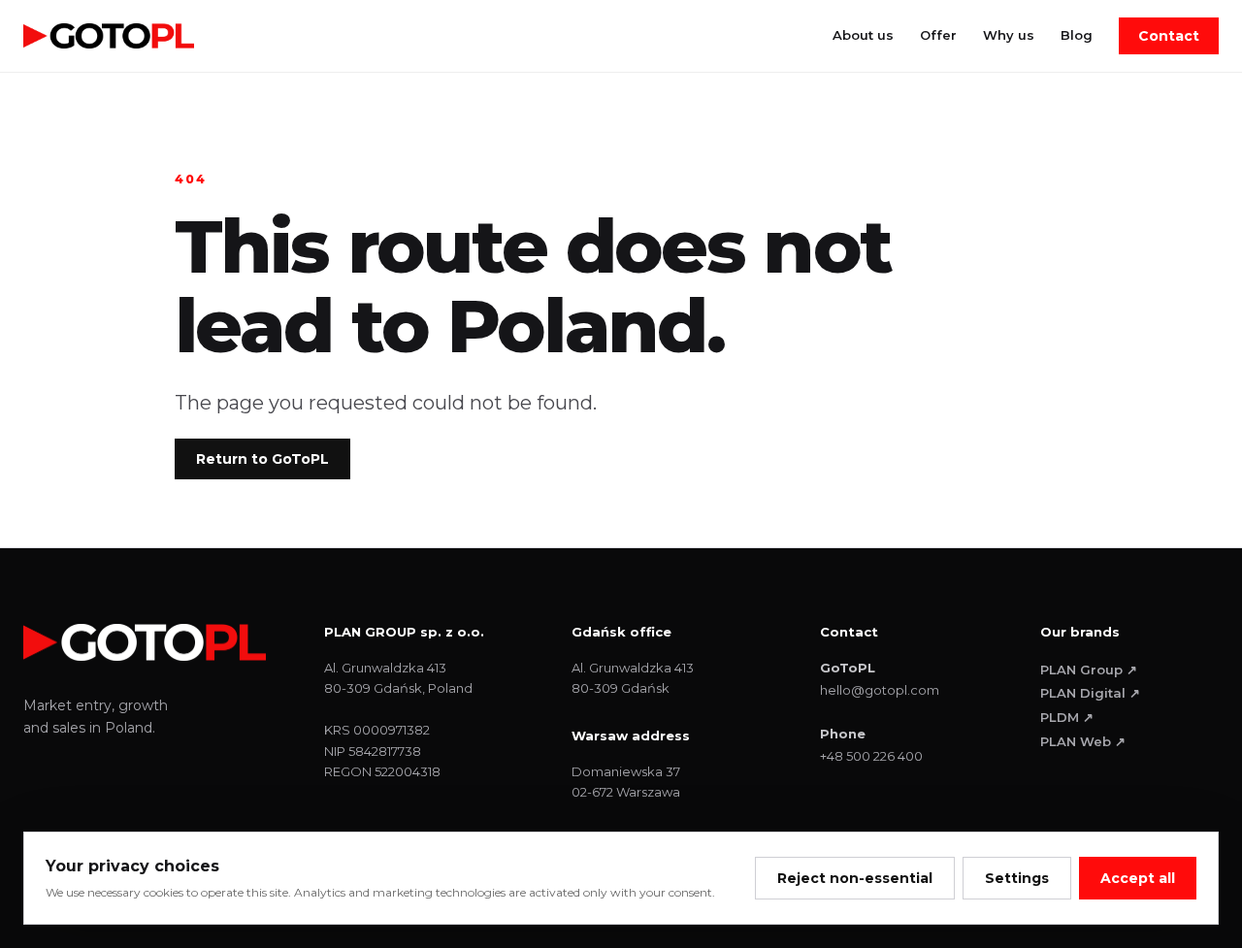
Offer (938, 35)
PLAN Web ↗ (1083, 741)
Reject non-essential (854, 878)
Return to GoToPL (262, 459)
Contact (1168, 36)
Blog (1077, 35)
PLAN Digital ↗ (1090, 693)
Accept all (1137, 878)
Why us (1008, 35)
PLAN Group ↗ (1088, 669)
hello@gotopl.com (879, 690)
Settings (1017, 878)
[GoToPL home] (108, 36)
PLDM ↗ (1067, 717)
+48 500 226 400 (871, 756)
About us (863, 35)
